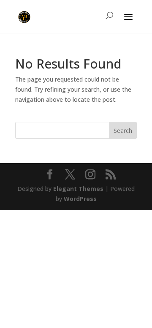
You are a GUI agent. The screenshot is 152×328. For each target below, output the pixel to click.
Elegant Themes (78, 189)
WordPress (80, 199)
